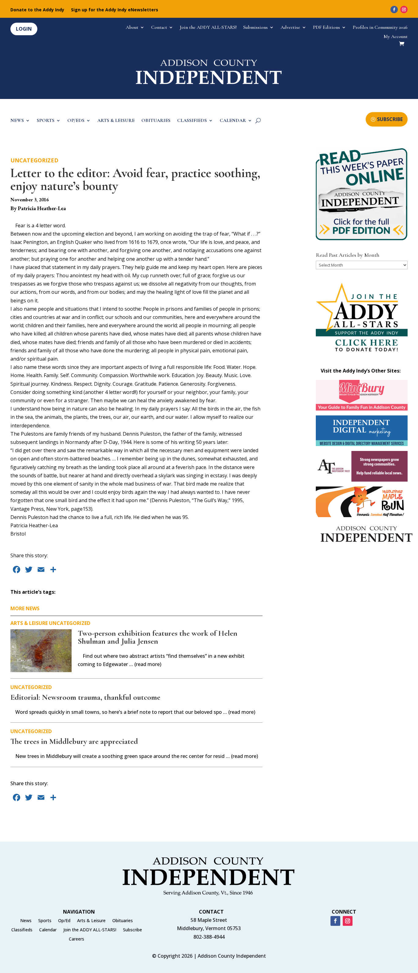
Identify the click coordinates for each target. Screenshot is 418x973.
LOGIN (24, 28)
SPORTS (45, 120)
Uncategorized (34, 160)
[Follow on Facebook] (394, 9)
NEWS (17, 120)
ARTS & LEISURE (116, 120)
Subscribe (132, 930)
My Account (396, 37)
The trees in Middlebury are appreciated (74, 741)
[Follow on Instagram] (404, 9)
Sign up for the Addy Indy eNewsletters (114, 10)
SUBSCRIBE (390, 119)
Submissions (255, 27)
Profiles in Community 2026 (380, 27)
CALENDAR (233, 120)
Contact (159, 27)
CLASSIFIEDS (192, 120)
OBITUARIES (155, 120)
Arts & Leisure (29, 623)
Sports (44, 920)
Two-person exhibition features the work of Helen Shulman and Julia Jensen (157, 637)
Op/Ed (64, 920)
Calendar (48, 930)
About (132, 27)
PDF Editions (326, 27)
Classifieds (21, 930)
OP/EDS (75, 120)
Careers (76, 939)
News (26, 920)
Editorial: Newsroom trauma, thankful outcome (85, 697)
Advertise (290, 27)
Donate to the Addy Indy (37, 10)
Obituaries (122, 920)
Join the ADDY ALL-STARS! (208, 27)
